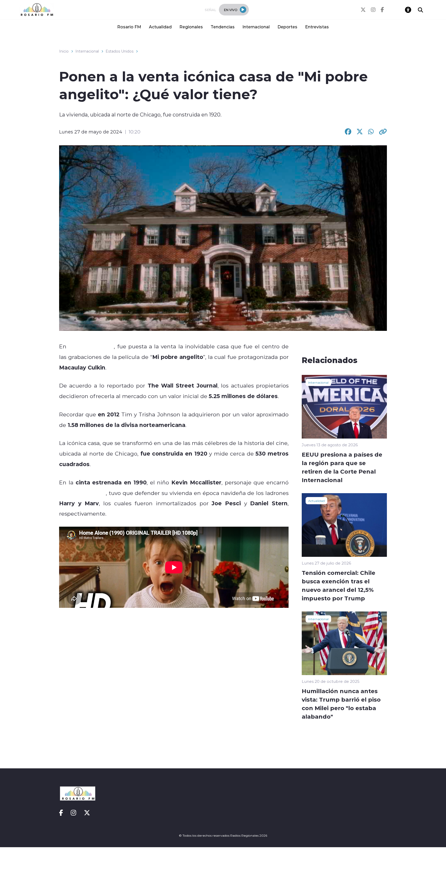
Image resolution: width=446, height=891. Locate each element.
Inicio (64, 51)
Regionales (191, 26)
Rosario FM (129, 26)
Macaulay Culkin (82, 493)
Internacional (256, 26)
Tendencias (223, 26)
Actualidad (160, 26)
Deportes (287, 26)
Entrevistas (317, 26)
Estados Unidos (119, 51)
